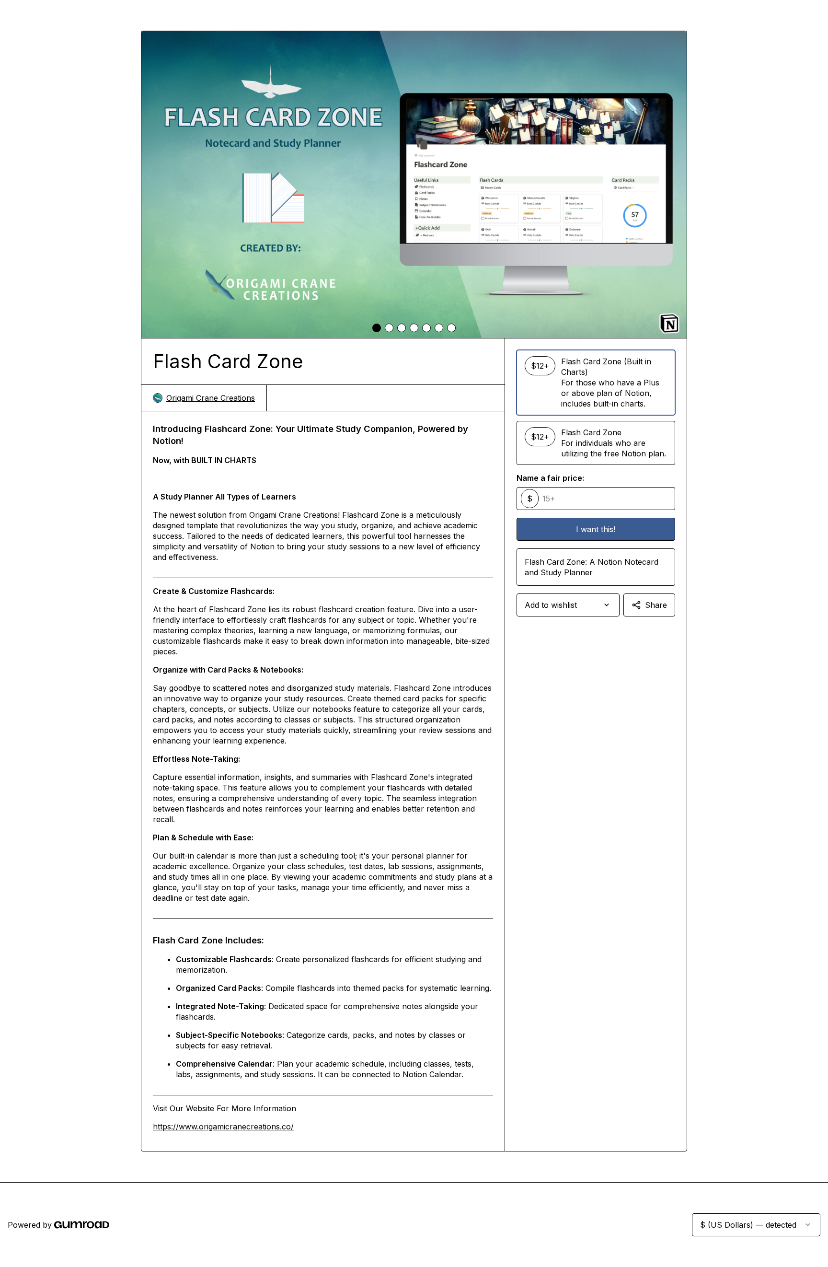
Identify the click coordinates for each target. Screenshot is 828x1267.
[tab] (376, 328)
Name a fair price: (550, 478)
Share (656, 605)
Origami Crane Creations (210, 398)
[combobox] (568, 604)
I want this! (595, 529)
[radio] (596, 382)
